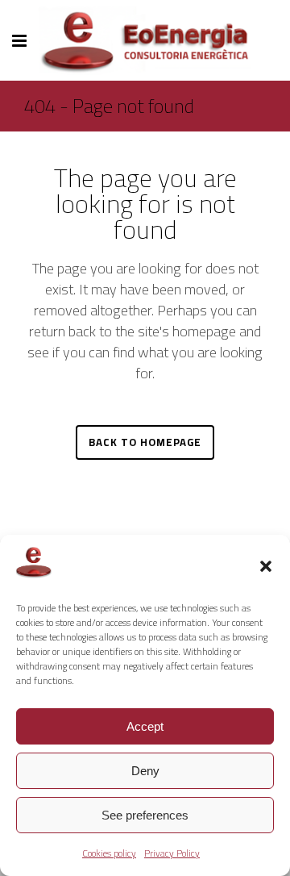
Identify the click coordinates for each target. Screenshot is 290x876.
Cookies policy (109, 853)
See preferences (145, 815)
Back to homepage (145, 442)
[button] (266, 566)
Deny (145, 771)
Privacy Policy (172, 853)
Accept (145, 726)
